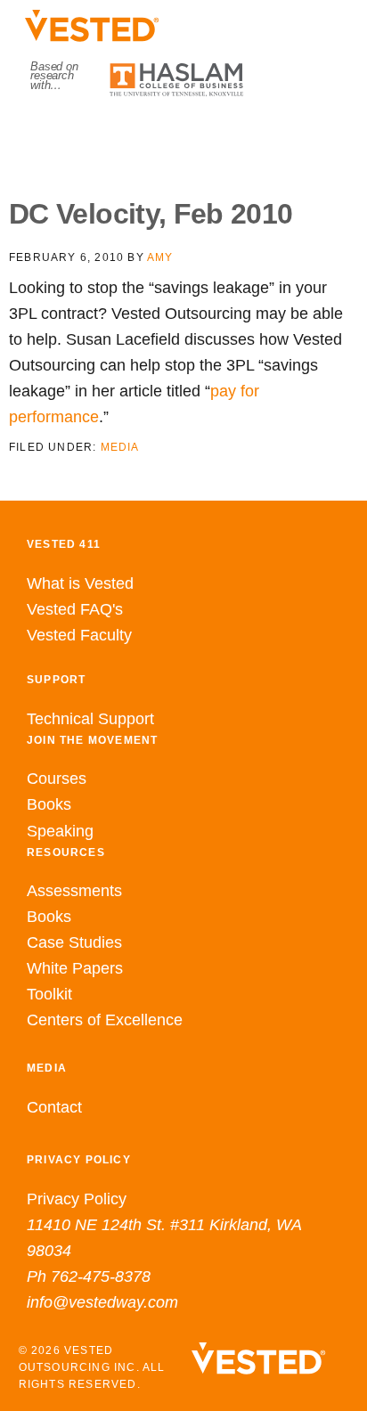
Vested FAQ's (75, 609)
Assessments (74, 891)
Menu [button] (184, 134)
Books (49, 804)
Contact (54, 1107)
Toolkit (49, 994)
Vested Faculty (79, 635)
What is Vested (80, 583)
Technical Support (90, 719)
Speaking (60, 831)
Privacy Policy (76, 1199)
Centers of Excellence (105, 1020)
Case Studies (74, 942)
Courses (56, 778)
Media (120, 447)
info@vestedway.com (102, 1302)
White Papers (75, 968)
